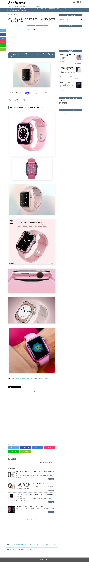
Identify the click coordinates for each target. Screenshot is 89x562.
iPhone (21, 8)
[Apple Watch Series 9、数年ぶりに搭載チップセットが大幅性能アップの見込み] (11, 497)
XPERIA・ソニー (14, 8)
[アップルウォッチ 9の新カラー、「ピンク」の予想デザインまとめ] (3, 38)
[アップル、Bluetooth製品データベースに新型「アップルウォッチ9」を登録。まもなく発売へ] (11, 486)
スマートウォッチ (39, 25)
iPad (25, 8)
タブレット (58, 8)
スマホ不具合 (52, 8)
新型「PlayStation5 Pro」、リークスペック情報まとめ (67, 83)
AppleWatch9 (44, 462)
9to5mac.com (30, 378)
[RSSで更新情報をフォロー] (79, 2)
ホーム (8, 8)
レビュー (76, 8)
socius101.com (63, 63)
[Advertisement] (31, 40)
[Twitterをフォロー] (74, 2)
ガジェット (29, 8)
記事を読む (50, 479)
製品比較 (9, 10)
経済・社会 (14, 10)
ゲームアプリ (37, 8)
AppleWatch (46, 25)
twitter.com (16, 378)
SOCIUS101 (46, 559)
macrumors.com (38, 378)
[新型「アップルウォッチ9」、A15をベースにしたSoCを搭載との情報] (11, 474)
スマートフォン (44, 8)
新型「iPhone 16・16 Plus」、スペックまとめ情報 (67, 55)
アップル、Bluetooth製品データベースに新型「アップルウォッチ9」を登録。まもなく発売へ (33, 545)
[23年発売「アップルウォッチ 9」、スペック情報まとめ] (11, 509)
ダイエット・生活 (22, 10)
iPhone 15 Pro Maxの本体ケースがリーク (20, 549)
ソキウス (52, 462)
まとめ (71, 8)
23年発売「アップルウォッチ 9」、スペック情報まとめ (31, 506)
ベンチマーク (65, 8)
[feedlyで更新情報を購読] (77, 2)
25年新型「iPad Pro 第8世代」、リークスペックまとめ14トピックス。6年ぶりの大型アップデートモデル (67, 69)
